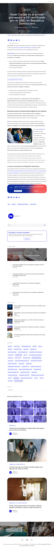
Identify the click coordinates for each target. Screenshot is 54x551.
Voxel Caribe (33, 204)
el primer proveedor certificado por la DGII (24, 47)
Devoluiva (19, 355)
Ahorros (16, 346)
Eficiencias (26, 357)
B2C (40, 346)
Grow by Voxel (12, 363)
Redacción (18, 27)
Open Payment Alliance (25, 369)
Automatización (26, 346)
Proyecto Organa (12, 375)
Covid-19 (10, 355)
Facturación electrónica (21, 502)
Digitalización (27, 9)
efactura (14, 204)
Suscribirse (27, 239)
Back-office (17, 349)
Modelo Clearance (36, 366)
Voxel (10, 380)
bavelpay (33, 349)
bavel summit (12, 352)
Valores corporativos (26, 378)
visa (41, 378)
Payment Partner (25, 372)
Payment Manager (13, 372)
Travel (16, 378)
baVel (8, 121)
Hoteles (28, 363)
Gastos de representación (22, 360)
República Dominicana (23, 204)
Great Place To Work (36, 360)
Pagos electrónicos (20, 464)
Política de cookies (29, 545)
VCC (36, 378)
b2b (35, 346)
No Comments (35, 27)
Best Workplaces (22, 352)
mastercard (25, 366)
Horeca (21, 363)
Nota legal (43, 544)
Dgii (9, 204)
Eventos (10, 360)
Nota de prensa (12, 369)
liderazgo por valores (14, 366)
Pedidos (34, 372)
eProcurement (36, 357)
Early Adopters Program (35, 355)
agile (10, 346)
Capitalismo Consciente (36, 352)
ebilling (10, 357)
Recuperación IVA (24, 375)
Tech (10, 378)
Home (9, 35)
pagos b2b (37, 369)
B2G (10, 349)
